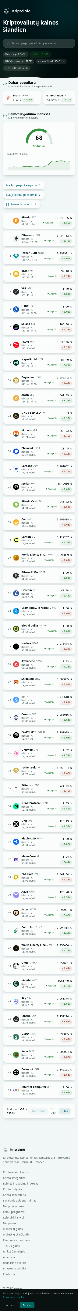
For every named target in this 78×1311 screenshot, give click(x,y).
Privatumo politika (14, 1268)
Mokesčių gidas (13, 1229)
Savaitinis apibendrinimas (19, 1200)
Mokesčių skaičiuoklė (16, 1234)
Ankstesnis (38, 1111)
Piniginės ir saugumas (17, 1240)
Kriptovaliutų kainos (15, 1172)
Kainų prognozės (14, 1212)
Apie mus (9, 1257)
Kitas (65, 1111)
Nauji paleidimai (13, 1206)
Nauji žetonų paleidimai (21, 195)
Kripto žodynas (12, 1189)
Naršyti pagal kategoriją (21, 185)
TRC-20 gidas (11, 1246)
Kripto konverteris (14, 1195)
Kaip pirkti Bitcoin (14, 1217)
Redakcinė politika (14, 1263)
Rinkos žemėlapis (22, 204)
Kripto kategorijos (14, 1178)
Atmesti (10, 1305)
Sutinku (27, 1305)
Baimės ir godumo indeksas (20, 1183)
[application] (39, 163)
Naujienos (9, 1223)
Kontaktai (9, 1274)
